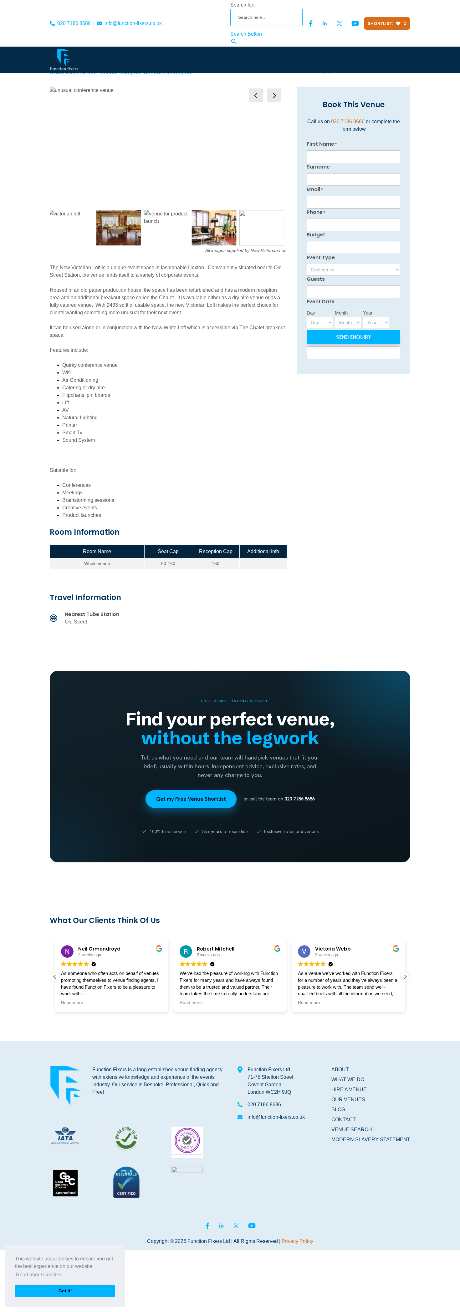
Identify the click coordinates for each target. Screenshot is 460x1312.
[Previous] (256, 95)
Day (311, 312)
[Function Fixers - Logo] (64, 60)
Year (367, 312)
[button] (405, 976)
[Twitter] (339, 23)
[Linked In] (324, 23)
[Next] (274, 95)
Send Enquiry (353, 337)
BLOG (338, 1109)
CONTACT (343, 1119)
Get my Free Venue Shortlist (191, 798)
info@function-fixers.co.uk (133, 23)
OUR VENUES (348, 1099)
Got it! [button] (65, 1290)
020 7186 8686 (74, 23)
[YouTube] (355, 23)
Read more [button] (72, 1002)
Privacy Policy (297, 1241)
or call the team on (278, 799)
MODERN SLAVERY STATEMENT (370, 1139)
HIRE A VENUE (349, 1089)
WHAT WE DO (347, 1079)
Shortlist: (387, 23)
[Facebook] (311, 23)
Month (341, 312)
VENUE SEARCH (351, 1129)
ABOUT (340, 1069)
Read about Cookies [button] (39, 1274)
